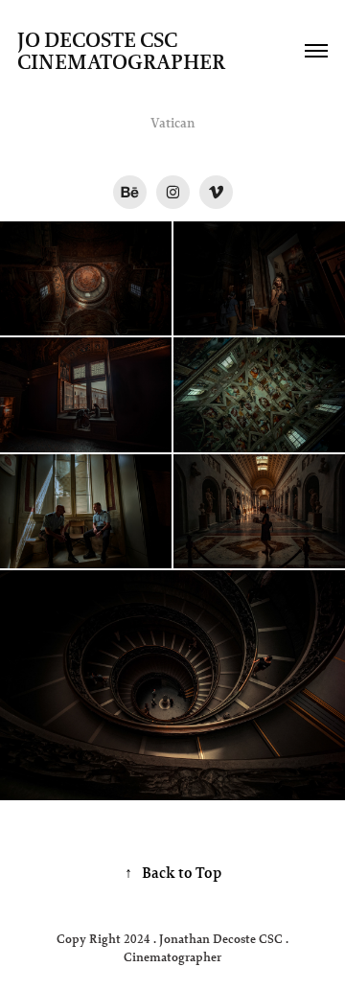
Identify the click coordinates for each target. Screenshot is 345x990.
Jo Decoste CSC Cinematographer (121, 51)
